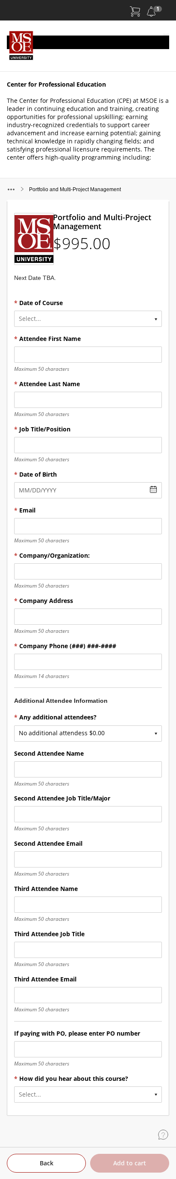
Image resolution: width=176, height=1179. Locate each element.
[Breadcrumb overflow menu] (11, 189)
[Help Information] (163, 1135)
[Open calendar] (153, 489)
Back (46, 1163)
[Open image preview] (33, 239)
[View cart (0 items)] (135, 11)
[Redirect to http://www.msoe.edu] (88, 46)
